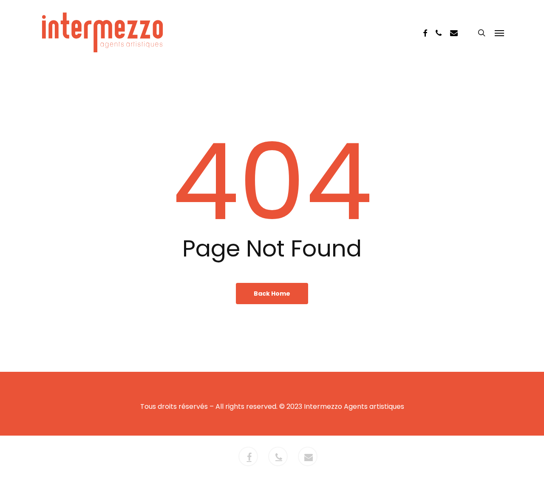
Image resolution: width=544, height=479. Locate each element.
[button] (499, 33)
